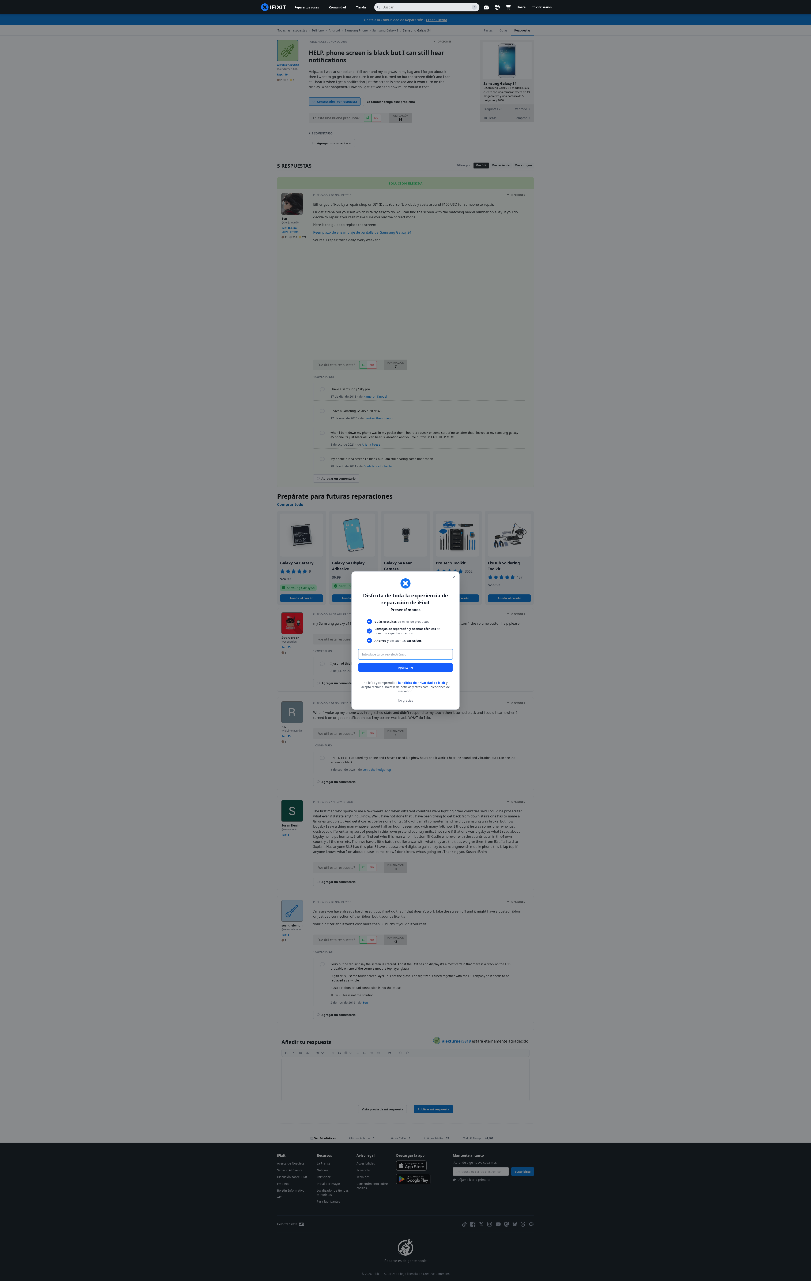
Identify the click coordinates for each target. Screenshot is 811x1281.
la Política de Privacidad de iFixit (421, 683)
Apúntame (405, 667)
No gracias (405, 700)
